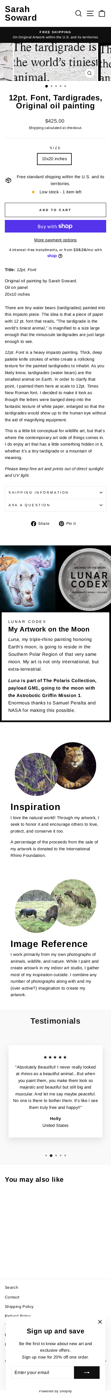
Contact (12, 1297)
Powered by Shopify (55, 1391)
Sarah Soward (21, 13)
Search (11, 1287)
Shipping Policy (19, 1306)
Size (55, 148)
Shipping (36, 128)
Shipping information (39, 492)
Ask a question (29, 505)
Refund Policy (18, 1316)
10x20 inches (54, 158)
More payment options (55, 240)
